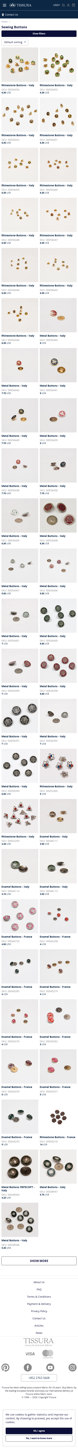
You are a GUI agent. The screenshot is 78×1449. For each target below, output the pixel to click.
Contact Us (11, 14)
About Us (39, 1282)
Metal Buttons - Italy (52, 335)
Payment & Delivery (39, 1304)
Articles (39, 1325)
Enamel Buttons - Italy (54, 836)
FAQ (39, 1289)
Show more (39, 1261)
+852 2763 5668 (39, 1378)
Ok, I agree (39, 1430)
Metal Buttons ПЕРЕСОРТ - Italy (18, 1189)
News (39, 1333)
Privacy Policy (39, 1311)
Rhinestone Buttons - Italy (17, 85)
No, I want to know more (39, 1438)
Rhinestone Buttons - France (57, 1137)
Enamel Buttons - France (16, 936)
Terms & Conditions (39, 1296)
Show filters (39, 33)
